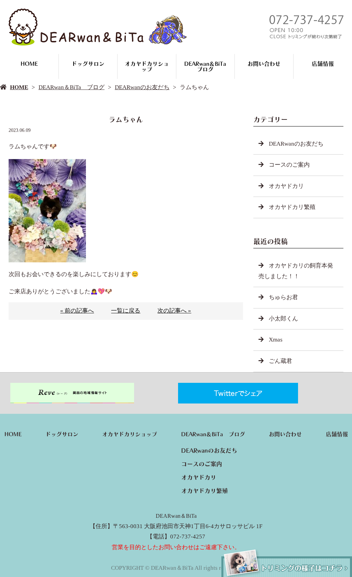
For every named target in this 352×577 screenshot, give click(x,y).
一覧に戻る (125, 310)
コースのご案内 (289, 164)
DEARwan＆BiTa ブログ (208, 66)
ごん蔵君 (280, 361)
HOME (29, 63)
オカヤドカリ (286, 186)
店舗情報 (323, 63)
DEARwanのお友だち (142, 87)
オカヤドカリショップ (147, 66)
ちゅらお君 (283, 297)
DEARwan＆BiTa (176, 516)
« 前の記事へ (77, 310)
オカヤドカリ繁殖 (292, 207)
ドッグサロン (88, 63)
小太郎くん (283, 318)
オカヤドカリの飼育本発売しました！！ (295, 271)
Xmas (276, 339)
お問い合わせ (264, 63)
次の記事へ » (174, 310)
